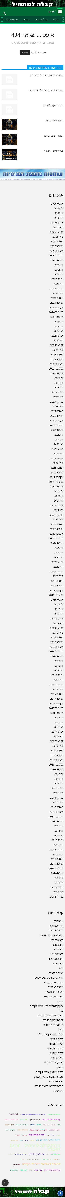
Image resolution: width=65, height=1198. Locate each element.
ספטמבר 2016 (56, 764)
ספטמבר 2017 (56, 708)
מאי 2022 (58, 444)
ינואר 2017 (58, 745)
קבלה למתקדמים (55, 1048)
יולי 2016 (58, 774)
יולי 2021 (58, 491)
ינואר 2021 (58, 519)
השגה (58, 1135)
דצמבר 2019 (56, 580)
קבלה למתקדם (56, 1043)
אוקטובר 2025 (56, 250)
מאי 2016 (58, 783)
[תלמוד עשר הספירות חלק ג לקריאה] (9, 79)
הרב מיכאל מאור (55, 958)
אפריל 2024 (57, 335)
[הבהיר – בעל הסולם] (9, 139)
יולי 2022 (58, 434)
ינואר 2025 (58, 293)
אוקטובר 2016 (56, 759)
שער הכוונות (38, 1170)
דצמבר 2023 (56, 354)
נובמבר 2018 (56, 642)
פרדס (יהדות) (36, 1153)
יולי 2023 (58, 378)
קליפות (10, 1154)
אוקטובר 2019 (56, 590)
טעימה (24, 1135)
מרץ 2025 (58, 283)
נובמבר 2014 (56, 863)
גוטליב (32, 1125)
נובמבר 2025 (56, 246)
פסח (61, 1010)
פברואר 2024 (56, 345)
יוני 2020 (59, 552)
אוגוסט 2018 (57, 656)
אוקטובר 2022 (56, 420)
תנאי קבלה (58, 1090)
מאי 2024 (58, 330)
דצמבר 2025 (56, 241)
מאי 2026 (58, 217)
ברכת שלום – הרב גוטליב (51, 935)
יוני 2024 (59, 326)
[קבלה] (32, 3)
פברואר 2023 (56, 401)
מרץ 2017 (58, 736)
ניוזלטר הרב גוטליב (54, 991)
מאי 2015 (58, 835)
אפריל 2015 (57, 840)
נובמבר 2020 (56, 528)
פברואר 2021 (56, 514)
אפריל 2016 (57, 788)
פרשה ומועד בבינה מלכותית (50, 1015)
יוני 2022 (59, 439)
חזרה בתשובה (36, 1135)
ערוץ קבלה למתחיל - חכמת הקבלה (35, 1147)
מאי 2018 (58, 670)
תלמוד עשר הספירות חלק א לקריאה (46, 90)
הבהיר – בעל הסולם (53, 135)
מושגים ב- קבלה (55, 987)
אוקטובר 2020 (56, 533)
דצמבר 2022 (56, 411)
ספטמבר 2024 (56, 312)
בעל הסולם (49, 1124)
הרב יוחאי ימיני (56, 954)
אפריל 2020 (57, 561)
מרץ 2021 (58, 510)
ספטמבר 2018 (56, 651)
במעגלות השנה (56, 930)
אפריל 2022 (57, 448)
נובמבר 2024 (56, 302)
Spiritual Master (35, 1120)
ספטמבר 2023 (56, 368)
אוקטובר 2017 (56, 703)
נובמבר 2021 (56, 472)
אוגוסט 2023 (57, 373)
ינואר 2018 (58, 689)
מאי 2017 (58, 726)
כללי (61, 968)
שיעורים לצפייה (56, 1081)
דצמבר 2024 (56, 298)
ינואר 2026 (58, 236)
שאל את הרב (42, 19)
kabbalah (13, 1114)
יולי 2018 (58, 660)
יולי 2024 (58, 321)
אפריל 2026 (57, 222)
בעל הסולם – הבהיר (53, 150)
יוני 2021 (59, 495)
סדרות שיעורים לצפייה (53, 996)
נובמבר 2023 (56, 359)
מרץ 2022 (58, 453)
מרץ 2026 (58, 227)
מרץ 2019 (58, 623)
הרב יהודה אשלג (54, 1130)
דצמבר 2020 (56, 524)
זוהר (53, 1135)
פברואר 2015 (56, 849)
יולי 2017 (58, 717)
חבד (48, 1135)
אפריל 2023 (57, 392)
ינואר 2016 (58, 802)
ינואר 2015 (58, 854)
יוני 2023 (59, 382)
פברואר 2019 (56, 627)
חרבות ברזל (58, 963)
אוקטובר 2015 (56, 811)
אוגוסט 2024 (57, 316)
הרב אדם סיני (57, 940)
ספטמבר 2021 (56, 481)
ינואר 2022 (58, 462)
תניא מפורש (14, 1170)
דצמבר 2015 (56, 807)
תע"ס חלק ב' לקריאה (53, 105)
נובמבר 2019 (56, 585)
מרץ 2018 (58, 679)
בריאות (39, 1125)
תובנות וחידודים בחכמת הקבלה (49, 1086)
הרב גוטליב (58, 949)
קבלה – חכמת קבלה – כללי (50, 1034)
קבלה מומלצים (56, 1053)
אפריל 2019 (57, 618)
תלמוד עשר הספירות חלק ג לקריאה (46, 75)
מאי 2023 (58, 387)
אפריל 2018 (57, 675)
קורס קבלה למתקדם (53, 1062)
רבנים (23, 1159)
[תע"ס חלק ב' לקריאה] (9, 109)
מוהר (32, 1141)
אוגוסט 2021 (57, 486)
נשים (21, 1141)
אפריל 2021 (57, 505)
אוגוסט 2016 (57, 769)
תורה (30, 1170)
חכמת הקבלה (11, 19)
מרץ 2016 (58, 792)
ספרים (60, 1001)
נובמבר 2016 (56, 755)
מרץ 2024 (58, 340)
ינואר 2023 (58, 406)
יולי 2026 (58, 208)
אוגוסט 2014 (57, 873)
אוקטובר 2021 (56, 477)
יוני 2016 (59, 778)
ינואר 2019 (58, 632)
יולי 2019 (58, 604)
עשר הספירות (55, 1154)
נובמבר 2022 (56, 415)
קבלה (55, 19)
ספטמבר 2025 (56, 255)
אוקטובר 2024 (56, 307)
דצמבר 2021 (56, 467)
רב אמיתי (57, 1159)
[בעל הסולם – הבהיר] (9, 154)
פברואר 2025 (56, 288)
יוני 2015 (59, 830)
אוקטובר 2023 (56, 363)
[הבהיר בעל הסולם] (9, 124)
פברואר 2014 (56, 896)
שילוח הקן (16, 1165)
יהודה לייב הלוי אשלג (48, 1140)
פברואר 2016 (56, 797)
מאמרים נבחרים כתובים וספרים (49, 977)
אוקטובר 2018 (56, 646)
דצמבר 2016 (56, 750)
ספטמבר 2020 (56, 538)
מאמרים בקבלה (56, 973)
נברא (26, 1141)
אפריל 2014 (57, 887)
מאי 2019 (58, 613)
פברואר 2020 (56, 571)
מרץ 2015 (58, 844)
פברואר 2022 (56, 458)
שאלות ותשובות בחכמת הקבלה (48, 1076)
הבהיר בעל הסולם (54, 120)
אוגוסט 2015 (57, 821)
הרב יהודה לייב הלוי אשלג (38, 1130)
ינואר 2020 (58, 576)
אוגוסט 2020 (57, 543)
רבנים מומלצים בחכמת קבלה (49, 1072)
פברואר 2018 (56, 684)
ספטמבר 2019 (56, 594)
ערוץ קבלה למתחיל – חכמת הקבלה (46, 1006)
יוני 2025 (59, 269)
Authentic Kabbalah (53, 1114)
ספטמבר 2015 (56, 816)
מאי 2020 (58, 557)
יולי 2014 (58, 877)
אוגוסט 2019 (57, 599)
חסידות (26, 19)
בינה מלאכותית (56, 925)
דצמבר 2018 (56, 637)
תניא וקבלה (23, 1170)
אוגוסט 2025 (57, 260)
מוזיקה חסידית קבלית (53, 982)
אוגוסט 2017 (57, 712)
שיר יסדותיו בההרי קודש (52, 1170)
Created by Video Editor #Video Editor (33, 1114)
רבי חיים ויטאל (47, 1159)
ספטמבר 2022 (56, 425)
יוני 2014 (59, 882)
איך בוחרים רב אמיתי (11, 1120)
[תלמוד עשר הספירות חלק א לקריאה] (9, 94)
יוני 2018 (59, 665)
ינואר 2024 (58, 349)
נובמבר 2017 (56, 698)
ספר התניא (14, 1141)
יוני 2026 (59, 213)
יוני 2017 (59, 722)
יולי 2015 (58, 825)
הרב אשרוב (58, 944)
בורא (58, 1125)
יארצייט (17, 1135)
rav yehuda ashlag (51, 1119)
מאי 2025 (58, 274)
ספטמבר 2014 (56, 868)
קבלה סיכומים (57, 1057)
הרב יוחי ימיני (10, 1130)
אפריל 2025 (57, 279)
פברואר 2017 (56, 741)
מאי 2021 (58, 500)
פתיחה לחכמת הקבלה (53, 1020)
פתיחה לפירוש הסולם (53, 1024)
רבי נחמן (59, 1067)
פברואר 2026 (56, 232)
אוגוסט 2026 (57, 203)
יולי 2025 (58, 265)
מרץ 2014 (58, 891)
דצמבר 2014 (56, 858)
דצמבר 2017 (56, 693)
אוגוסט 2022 (57, 429)
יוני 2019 (59, 609)
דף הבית (25, 52)
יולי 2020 (58, 547)
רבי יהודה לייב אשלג (33, 1159)
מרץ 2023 (58, 396)
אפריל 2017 (57, 731)
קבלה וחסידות (56, 1039)
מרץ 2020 (58, 566)
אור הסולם (58, 921)
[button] (4, 11)
